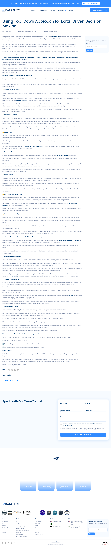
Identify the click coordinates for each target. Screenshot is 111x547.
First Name (64, 403)
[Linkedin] (15, 370)
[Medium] (5, 543)
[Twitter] (18, 370)
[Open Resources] (65, 10)
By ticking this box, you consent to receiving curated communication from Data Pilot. (83, 424)
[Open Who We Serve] (47, 10)
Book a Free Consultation (83, 435)
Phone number (88, 410)
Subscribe (89, 50)
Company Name (65, 410)
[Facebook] (9, 370)
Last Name (87, 403)
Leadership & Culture (11, 380)
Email (88, 43)
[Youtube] (11, 543)
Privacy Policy (55, 542)
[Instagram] (12, 370)
